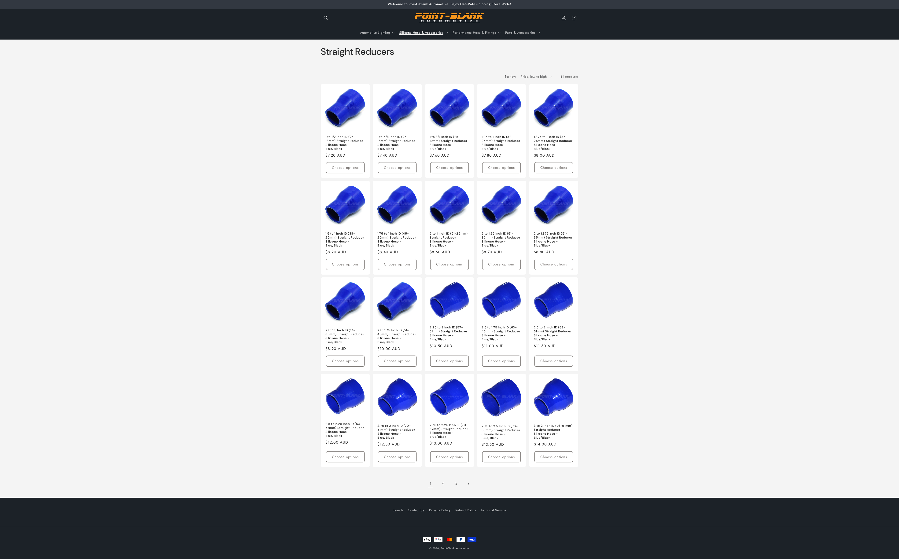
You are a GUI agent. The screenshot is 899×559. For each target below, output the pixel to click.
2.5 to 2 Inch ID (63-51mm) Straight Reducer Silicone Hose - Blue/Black (552, 333)
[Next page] (468, 484)
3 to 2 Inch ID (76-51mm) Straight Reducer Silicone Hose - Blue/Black (553, 432)
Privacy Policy (439, 510)
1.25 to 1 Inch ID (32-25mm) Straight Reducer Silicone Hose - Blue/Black (501, 143)
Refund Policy (465, 510)
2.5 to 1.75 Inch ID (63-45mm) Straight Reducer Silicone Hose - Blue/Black (501, 333)
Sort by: (510, 76)
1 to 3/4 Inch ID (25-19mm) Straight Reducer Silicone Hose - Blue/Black (448, 143)
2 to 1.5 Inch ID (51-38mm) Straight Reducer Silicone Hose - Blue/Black (344, 336)
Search (398, 510)
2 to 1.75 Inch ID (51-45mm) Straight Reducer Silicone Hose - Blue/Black (396, 336)
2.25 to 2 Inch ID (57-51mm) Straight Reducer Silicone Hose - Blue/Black (448, 333)
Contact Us (416, 510)
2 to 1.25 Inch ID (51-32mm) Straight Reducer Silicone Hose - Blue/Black (501, 239)
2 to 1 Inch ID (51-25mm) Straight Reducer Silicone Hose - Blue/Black (449, 239)
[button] (326, 18)
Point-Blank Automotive (455, 548)
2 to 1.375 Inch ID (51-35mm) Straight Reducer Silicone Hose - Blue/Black (553, 239)
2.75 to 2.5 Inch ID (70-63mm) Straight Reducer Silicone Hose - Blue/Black (501, 432)
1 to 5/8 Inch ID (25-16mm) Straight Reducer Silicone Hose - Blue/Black (396, 143)
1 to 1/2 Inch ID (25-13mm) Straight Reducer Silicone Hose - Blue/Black (344, 143)
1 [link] (430, 483)
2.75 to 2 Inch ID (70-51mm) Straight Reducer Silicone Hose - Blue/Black (396, 432)
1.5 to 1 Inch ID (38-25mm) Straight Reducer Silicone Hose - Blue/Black (344, 239)
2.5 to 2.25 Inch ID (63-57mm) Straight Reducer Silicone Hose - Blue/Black (344, 430)
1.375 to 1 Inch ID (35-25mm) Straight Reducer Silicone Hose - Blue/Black (553, 143)
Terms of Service (493, 510)
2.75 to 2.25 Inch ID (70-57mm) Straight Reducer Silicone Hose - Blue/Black (449, 431)
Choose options (345, 167)
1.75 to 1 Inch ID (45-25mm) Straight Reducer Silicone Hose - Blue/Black (396, 239)
